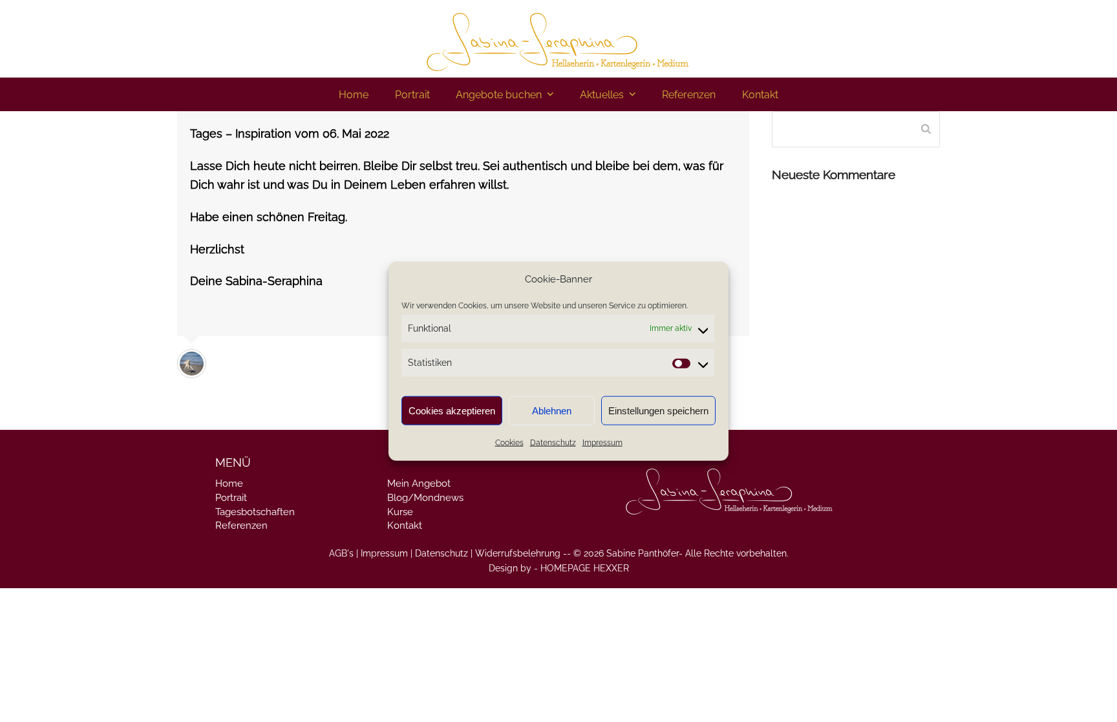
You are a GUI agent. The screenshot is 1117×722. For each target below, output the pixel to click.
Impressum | (386, 553)
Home (229, 483)
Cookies (509, 442)
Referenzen (241, 525)
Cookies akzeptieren (452, 410)
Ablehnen (551, 410)
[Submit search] (926, 129)
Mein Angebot (419, 483)
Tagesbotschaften (255, 512)
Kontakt (404, 525)
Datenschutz (553, 442)
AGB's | (343, 553)
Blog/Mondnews (425, 498)
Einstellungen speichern (658, 410)
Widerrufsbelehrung (517, 553)
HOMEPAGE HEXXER (584, 568)
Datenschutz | (444, 553)
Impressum (602, 442)
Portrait (231, 498)
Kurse (400, 512)
